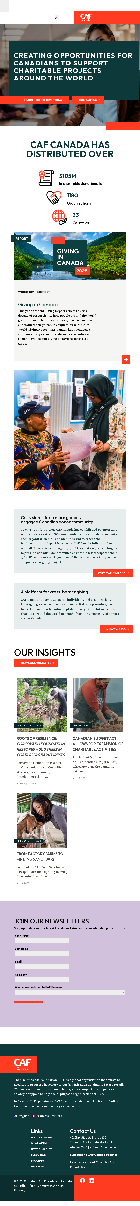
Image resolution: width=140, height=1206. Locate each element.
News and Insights (36, 663)
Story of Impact (29, 725)
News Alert (82, 725)
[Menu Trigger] (4, 6)
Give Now (37, 1166)
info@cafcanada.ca (103, 1147)
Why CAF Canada (41, 1137)
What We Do (39, 1143)
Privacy (19, 1190)
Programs (38, 1160)
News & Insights (41, 1149)
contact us (88, 100)
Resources (38, 1154)
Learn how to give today (43, 100)
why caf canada (112, 573)
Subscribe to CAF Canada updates (93, 1154)
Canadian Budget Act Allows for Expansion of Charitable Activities (98, 744)
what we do (116, 629)
